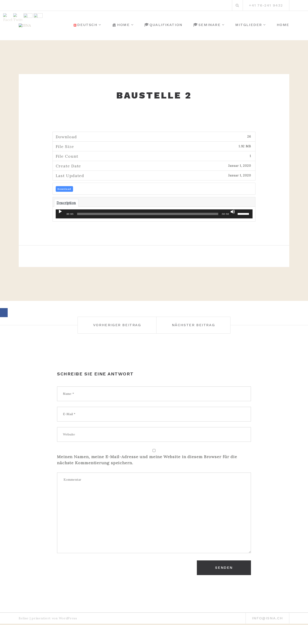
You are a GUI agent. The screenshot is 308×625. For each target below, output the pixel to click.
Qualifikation (165, 25)
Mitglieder (248, 25)
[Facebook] (4, 312)
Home (123, 25)
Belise (24, 618)
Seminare (209, 25)
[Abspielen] (60, 211)
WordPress (68, 618)
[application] (154, 213)
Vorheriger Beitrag (117, 325)
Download (64, 189)
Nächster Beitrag (193, 325)
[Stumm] (232, 211)
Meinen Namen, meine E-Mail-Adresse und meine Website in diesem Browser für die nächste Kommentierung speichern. (147, 459)
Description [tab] (66, 203)
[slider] (244, 213)
